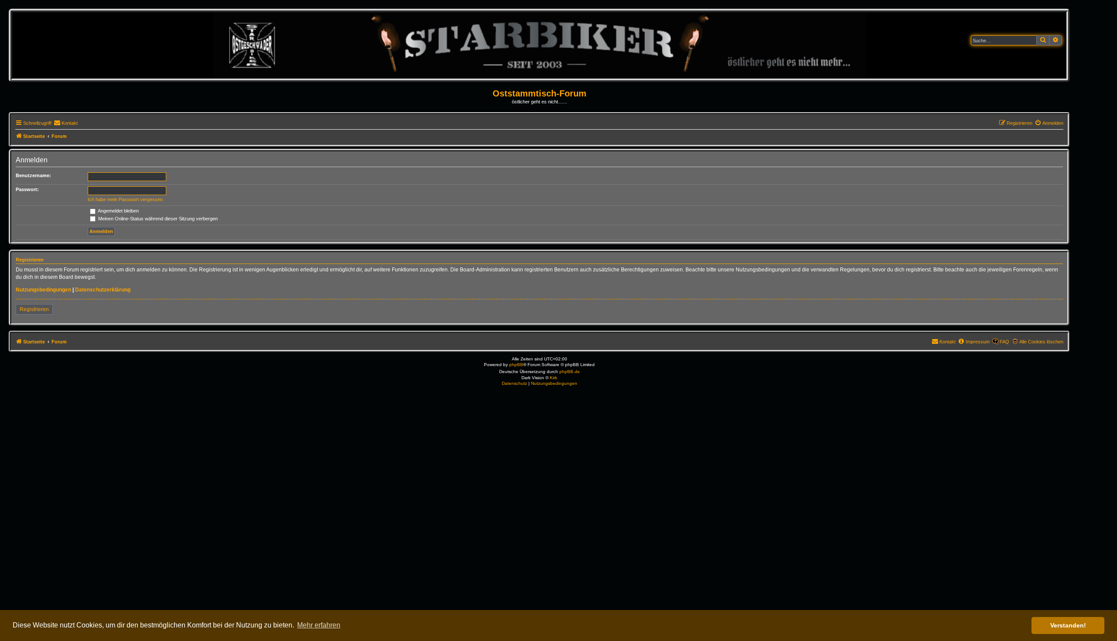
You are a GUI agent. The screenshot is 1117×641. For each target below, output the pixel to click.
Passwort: (27, 189)
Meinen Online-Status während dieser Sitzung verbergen (157, 218)
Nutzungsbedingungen (43, 290)
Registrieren (34, 309)
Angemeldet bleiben (118, 210)
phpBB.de (569, 371)
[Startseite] (539, 45)
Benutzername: (33, 175)
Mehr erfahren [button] (318, 625)
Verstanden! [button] (1068, 625)
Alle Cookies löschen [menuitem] (1041, 341)
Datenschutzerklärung (102, 290)
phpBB (516, 364)
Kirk (553, 377)
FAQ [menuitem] (1004, 341)
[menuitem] (66, 123)
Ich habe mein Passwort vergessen (125, 199)
